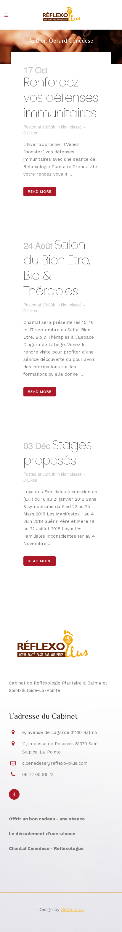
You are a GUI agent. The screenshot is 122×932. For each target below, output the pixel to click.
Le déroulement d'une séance (42, 833)
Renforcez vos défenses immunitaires (60, 97)
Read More (40, 191)
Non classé (71, 127)
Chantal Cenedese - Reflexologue (46, 848)
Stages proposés (57, 452)
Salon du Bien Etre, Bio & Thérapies (56, 268)
